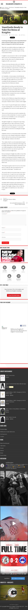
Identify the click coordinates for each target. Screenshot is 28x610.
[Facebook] (11, 605)
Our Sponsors (3, 434)
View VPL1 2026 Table (14, 295)
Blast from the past (4, 443)
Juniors (2, 450)
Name (3, 227)
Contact (2, 436)
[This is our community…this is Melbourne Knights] (14, 488)
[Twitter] (13, 605)
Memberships (3, 429)
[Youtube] (16, 605)
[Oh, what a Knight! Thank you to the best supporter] (14, 523)
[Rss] (10, 605)
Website (4, 237)
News (6, 7)
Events (2, 448)
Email (3, 232)
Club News (11, 7)
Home (2, 7)
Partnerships (3, 455)
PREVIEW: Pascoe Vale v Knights (9, 199)
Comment (4, 213)
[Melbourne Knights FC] (14, 2)
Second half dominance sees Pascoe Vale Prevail (17, 203)
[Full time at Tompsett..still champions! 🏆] (14, 558)
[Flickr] (14, 605)
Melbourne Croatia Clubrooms (7, 431)
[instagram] (17, 605)
